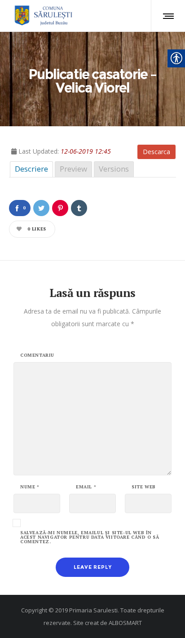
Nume (30, 487)
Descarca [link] (156, 151)
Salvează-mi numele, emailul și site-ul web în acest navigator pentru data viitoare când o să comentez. (89, 537)
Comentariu (37, 355)
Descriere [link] (31, 169)
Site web (144, 487)
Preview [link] (73, 169)
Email (86, 487)
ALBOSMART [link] (125, 623)
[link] (42, 15)
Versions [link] (114, 169)
